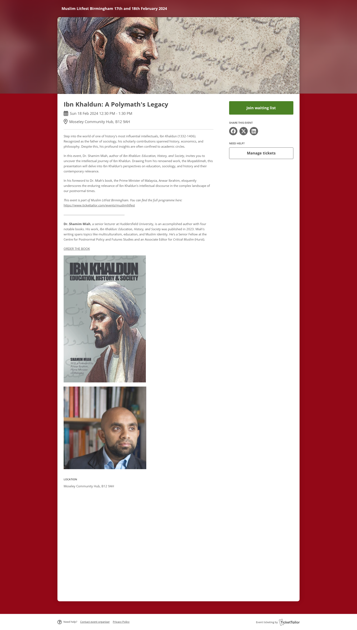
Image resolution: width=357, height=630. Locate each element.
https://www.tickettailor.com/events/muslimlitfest (99, 205)
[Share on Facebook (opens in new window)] (233, 131)
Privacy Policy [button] (121, 622)
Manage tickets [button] (261, 153)
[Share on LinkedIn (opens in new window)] (254, 131)
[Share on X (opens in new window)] (243, 131)
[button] (95, 622)
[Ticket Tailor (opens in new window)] (289, 622)
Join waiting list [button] (261, 107)
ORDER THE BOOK (77, 249)
